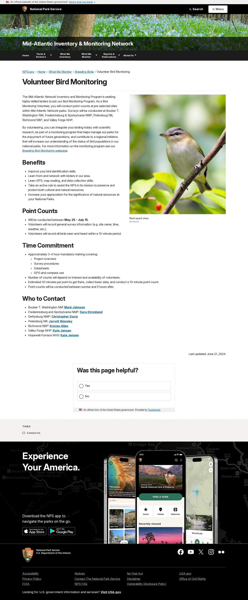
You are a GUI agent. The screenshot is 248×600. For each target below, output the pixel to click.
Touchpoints (154, 409)
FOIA (25, 584)
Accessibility (30, 573)
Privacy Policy (31, 579)
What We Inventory (65, 55)
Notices (80, 573)
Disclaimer (133, 579)
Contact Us (33, 432)
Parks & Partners (41, 55)
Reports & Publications (109, 55)
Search (197, 9)
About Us (128, 55)
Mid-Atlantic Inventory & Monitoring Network (77, 43)
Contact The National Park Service (97, 579)
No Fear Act (135, 573)
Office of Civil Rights (192, 579)
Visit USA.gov (111, 592)
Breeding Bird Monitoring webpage (44, 150)
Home (25, 55)
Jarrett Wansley (60, 321)
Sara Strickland (91, 312)
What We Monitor (86, 55)
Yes (87, 385)
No (87, 396)
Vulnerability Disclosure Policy (146, 584)
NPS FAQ (81, 584)
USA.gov (185, 573)
